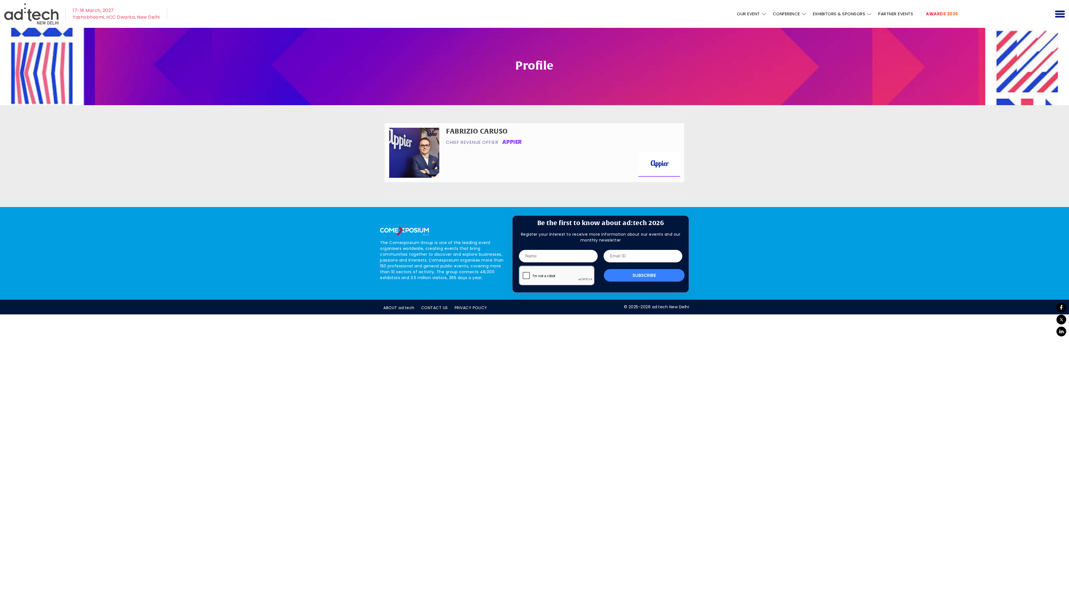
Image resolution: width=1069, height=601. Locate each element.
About (399, 308)
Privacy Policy (471, 308)
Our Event (748, 14)
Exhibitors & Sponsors (839, 14)
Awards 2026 (942, 14)
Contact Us (434, 308)
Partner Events (895, 14)
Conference (786, 14)
